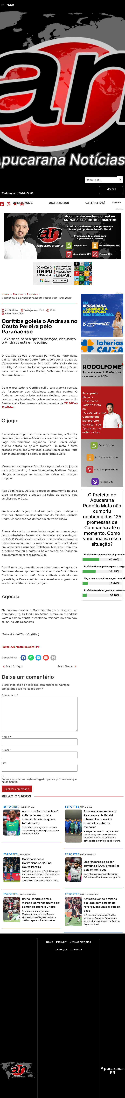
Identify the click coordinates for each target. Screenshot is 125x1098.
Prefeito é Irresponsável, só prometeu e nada (103, 554)
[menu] (3, 5)
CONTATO (76, 949)
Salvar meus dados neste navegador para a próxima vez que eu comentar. (39, 780)
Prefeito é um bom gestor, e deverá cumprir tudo (103, 590)
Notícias (18, 294)
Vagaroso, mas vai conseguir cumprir (103, 578)
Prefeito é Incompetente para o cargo (103, 566)
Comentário (10, 695)
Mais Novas (65, 666)
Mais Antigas (14, 666)
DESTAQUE (61, 949)
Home (5, 294)
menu (10, 4)
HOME (49, 942)
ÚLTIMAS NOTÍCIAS (80, 942)
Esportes (32, 294)
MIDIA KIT (61, 942)
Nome (6, 737)
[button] (23, 658)
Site (4, 763)
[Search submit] (120, 179)
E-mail (7, 750)
